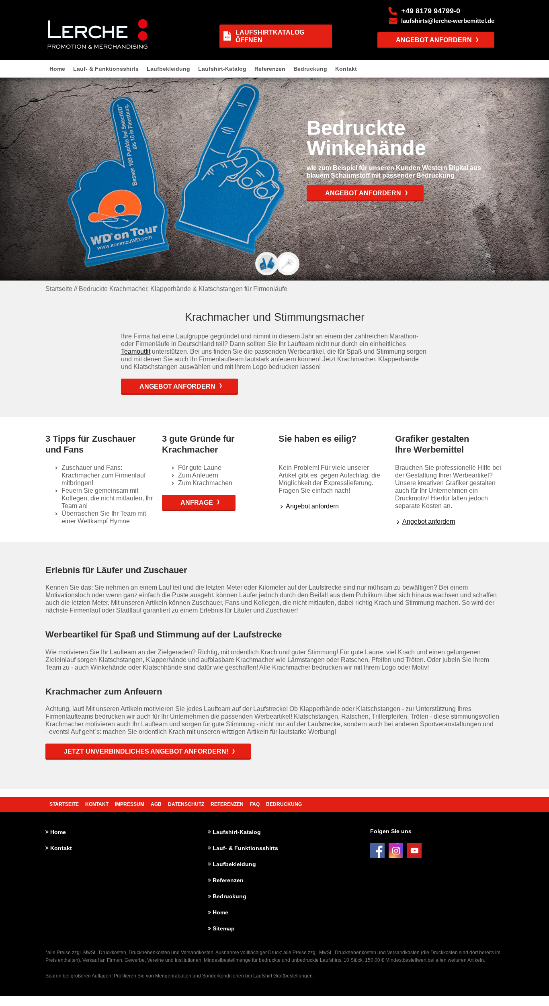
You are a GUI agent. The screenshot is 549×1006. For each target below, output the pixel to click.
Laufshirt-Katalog (222, 69)
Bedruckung (310, 69)
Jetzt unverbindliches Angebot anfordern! (146, 751)
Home (57, 69)
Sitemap (224, 928)
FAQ (255, 804)
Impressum (129, 804)
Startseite (64, 804)
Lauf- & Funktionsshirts (106, 69)
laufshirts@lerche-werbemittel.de (447, 21)
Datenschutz (186, 804)
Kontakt (346, 69)
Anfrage (196, 502)
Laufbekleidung (168, 69)
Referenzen (269, 69)
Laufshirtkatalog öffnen (270, 36)
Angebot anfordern (434, 40)
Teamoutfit (135, 351)
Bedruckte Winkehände (369, 138)
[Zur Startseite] (95, 34)
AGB (156, 804)
